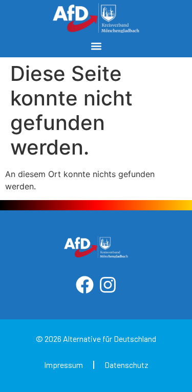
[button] (96, 46)
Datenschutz (126, 364)
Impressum (63, 364)
